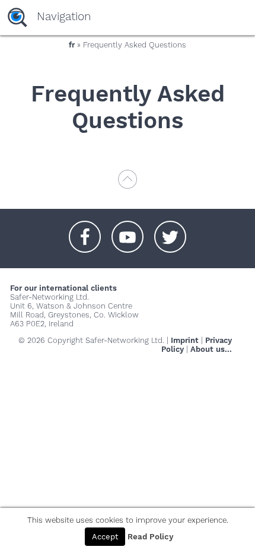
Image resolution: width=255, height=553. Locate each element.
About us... (211, 349)
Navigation (64, 16)
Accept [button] (105, 536)
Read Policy (150, 536)
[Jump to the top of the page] (127, 185)
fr (72, 44)
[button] (85, 231)
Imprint (185, 340)
